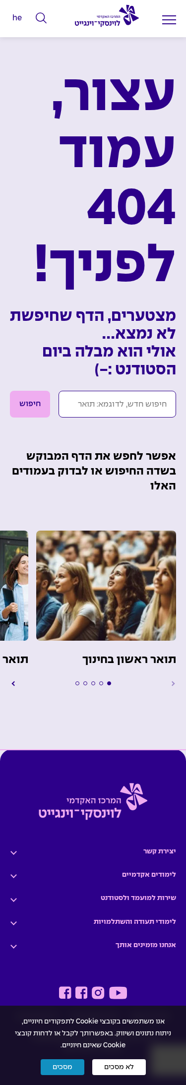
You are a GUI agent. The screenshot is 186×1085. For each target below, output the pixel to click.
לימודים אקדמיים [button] (149, 874)
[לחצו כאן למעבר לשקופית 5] (77, 683)
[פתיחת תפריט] (169, 19)
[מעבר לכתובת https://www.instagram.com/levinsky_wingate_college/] (98, 992)
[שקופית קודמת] (172, 683)
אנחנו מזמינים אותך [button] (146, 945)
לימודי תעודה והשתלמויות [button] (135, 921)
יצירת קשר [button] (159, 851)
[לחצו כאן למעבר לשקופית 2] (101, 683)
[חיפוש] (41, 18)
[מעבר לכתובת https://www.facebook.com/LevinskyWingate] (81, 992)
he (17, 18)
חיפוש (30, 404)
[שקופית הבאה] (14, 683)
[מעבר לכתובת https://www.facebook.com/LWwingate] (65, 992)
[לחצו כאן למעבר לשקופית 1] (109, 683)
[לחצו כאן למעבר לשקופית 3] (93, 683)
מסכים (62, 1067)
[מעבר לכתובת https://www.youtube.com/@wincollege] (118, 992)
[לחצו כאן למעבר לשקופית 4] (85, 683)
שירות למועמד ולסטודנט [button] (138, 898)
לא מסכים (119, 1067)
